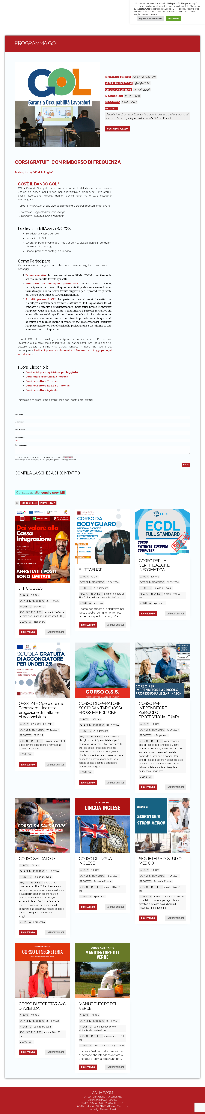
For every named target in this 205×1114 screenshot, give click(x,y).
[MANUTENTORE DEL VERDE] (102, 970)
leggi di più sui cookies (145, 14)
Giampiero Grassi (108, 1109)
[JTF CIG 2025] (42, 546)
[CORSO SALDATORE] (42, 825)
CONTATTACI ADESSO (117, 129)
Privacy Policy (68, 457)
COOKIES (113, 1100)
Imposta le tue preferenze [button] (150, 19)
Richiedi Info (28, 632)
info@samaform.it (85, 1106)
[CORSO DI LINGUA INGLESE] (102, 825)
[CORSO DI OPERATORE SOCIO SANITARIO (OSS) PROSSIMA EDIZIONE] (102, 670)
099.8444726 (102, 1106)
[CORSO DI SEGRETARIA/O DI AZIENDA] (42, 970)
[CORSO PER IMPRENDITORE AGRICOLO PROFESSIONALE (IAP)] (162, 670)
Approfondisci (55, 632)
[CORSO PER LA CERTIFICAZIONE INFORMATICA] (162, 532)
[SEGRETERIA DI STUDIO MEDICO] (162, 825)
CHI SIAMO (93, 1100)
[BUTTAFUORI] (102, 536)
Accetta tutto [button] (173, 19)
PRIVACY (103, 1100)
